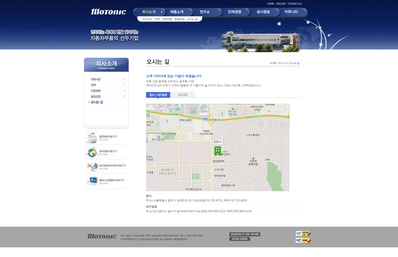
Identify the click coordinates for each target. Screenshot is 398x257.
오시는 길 (192, 19)
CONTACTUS (294, 3)
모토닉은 (147, 19)
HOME (270, 3)
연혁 (157, 19)
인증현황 (167, 19)
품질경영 (179, 19)
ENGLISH (281, 3)
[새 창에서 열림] (244, 235)
